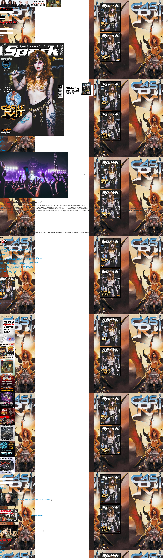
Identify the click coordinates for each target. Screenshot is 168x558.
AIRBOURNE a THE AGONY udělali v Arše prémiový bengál (30, 531)
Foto (1, 138)
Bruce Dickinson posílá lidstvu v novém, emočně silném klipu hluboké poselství (34, 499)
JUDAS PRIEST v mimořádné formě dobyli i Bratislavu (11, 247)
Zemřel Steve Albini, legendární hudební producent (11, 271)
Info (1, 142)
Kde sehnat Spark (4, 150)
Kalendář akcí (3, 141)
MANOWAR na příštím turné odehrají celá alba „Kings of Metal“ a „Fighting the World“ (18, 265)
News (1, 137)
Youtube (12, 15)
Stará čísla (2, 148)
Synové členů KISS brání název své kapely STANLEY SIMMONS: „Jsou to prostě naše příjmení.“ (20, 257)
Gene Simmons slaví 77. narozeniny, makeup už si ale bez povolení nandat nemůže (17, 255)
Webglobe (2, 555)
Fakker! (1, 548)
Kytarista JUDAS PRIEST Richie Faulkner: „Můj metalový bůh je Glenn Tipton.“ (16, 254)
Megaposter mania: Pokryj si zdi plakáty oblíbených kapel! (30, 515)
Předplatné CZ (3, 145)
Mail (15, 15)
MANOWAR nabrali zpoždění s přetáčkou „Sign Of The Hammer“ (13, 270)
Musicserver (2, 551)
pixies (16, 199)
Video (1, 140)
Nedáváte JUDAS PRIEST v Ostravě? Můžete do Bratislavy (12, 250)
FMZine (2, 552)
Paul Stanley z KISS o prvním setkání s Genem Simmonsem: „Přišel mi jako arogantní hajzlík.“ (19, 262)
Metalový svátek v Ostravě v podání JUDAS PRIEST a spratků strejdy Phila (15, 249)
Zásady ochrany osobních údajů (8, 144)
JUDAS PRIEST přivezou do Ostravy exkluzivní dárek (11, 251)
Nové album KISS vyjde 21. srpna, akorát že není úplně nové (13, 261)
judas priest (5, 199)
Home (1, 136)
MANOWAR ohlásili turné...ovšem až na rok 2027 (10, 268)
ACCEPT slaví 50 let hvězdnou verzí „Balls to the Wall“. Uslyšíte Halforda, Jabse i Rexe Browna (20, 253)
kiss (9, 199)
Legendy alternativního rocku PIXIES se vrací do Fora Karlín (12, 272)
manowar (12, 199)
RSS (17, 15)
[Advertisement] (83, 222)
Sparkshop (2, 149)
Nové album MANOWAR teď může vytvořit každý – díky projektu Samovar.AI (16, 266)
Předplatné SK (3, 146)
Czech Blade (3, 550)
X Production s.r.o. (17, 557)
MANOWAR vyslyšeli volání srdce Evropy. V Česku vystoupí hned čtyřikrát (15, 263)
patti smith (24, 199)
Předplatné (2, 547)
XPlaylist (2, 554)
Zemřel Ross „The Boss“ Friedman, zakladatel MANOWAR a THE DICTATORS (16, 267)
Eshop (9, 15)
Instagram (5, 15)
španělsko (20, 199)
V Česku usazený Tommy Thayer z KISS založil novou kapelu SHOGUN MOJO (16, 259)
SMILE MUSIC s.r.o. (8, 557)
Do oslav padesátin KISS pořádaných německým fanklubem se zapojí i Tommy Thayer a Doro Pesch (21, 258)
